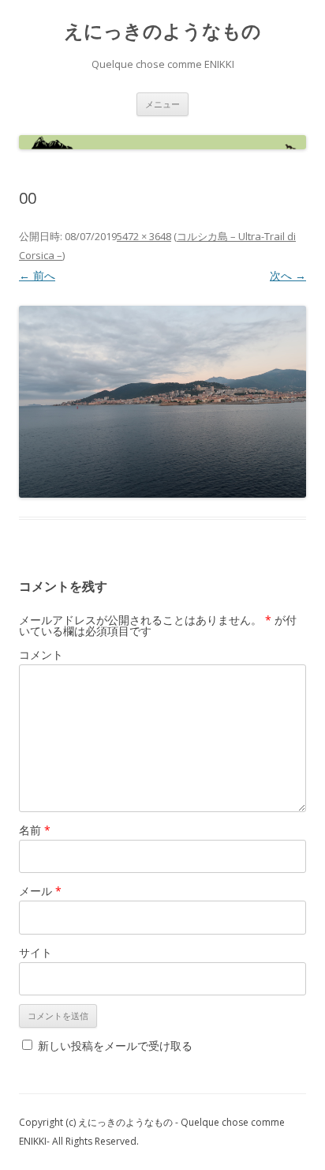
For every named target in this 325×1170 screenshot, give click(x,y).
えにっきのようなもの (162, 31)
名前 (34, 829)
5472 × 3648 (144, 236)
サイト (35, 952)
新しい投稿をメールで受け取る (115, 1045)
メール (40, 890)
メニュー (162, 104)
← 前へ (37, 275)
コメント (41, 654)
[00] (162, 402)
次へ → (288, 275)
